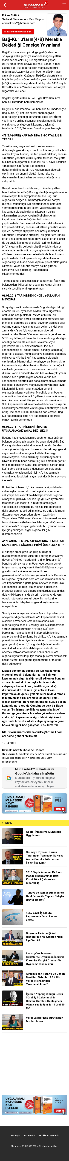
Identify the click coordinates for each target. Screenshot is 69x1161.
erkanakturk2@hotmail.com (43, 732)
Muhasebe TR (17, 1146)
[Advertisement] (34, 1063)
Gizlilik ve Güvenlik (49, 1135)
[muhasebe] (34, 8)
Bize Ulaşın (29, 1135)
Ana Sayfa (15, 1135)
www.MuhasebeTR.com (28, 750)
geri (5, 5)
